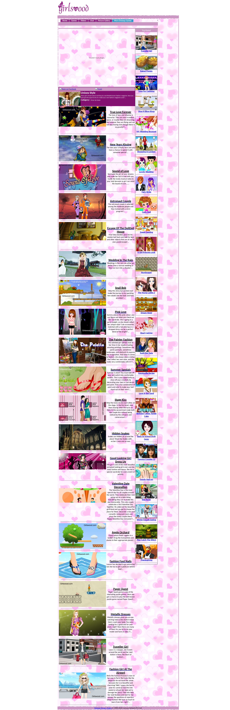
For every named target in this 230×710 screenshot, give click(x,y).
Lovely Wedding (146, 172)
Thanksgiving (146, 560)
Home (64, 21)
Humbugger (146, 273)
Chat (92, 21)
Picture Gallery (104, 21)
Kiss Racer (146, 500)
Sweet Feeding (146, 232)
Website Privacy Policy (103, 708)
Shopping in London (146, 152)
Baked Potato (146, 71)
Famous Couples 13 (146, 459)
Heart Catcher (146, 333)
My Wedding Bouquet (146, 132)
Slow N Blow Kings (146, 111)
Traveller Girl (146, 51)
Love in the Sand (146, 393)
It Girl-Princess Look (146, 252)
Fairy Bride (146, 192)
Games (74, 21)
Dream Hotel (146, 313)
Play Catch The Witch (146, 540)
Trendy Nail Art (146, 479)
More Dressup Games (122, 21)
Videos (83, 21)
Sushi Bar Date (146, 353)
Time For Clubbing (146, 91)
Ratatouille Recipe (146, 373)
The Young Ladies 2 (146, 293)
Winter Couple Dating (146, 520)
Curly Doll (146, 212)
